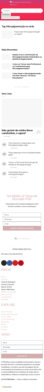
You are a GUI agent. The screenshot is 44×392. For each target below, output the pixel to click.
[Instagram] (4, 263)
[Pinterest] (21, 263)
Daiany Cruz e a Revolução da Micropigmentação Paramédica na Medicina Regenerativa (27, 57)
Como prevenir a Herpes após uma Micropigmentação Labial (21, 144)
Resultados (6, 14)
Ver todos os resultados (10, 17)
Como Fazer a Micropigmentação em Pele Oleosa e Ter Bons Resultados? (26, 76)
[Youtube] (15, 263)
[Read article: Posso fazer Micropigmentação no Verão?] (7, 35)
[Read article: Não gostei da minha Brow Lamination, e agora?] (22, 113)
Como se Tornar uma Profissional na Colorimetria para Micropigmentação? (26, 66)
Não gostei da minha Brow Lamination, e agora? (17, 132)
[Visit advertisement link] (22, 238)
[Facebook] (9, 263)
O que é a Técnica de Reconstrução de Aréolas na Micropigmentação (23, 163)
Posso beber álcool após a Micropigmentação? (18, 173)
